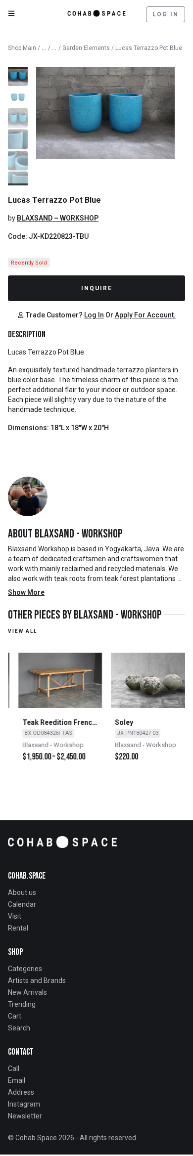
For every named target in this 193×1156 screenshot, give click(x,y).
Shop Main (22, 47)
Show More (26, 592)
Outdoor (54, 46)
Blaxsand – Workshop (57, 218)
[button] (18, 68)
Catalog (44, 46)
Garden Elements (86, 47)
